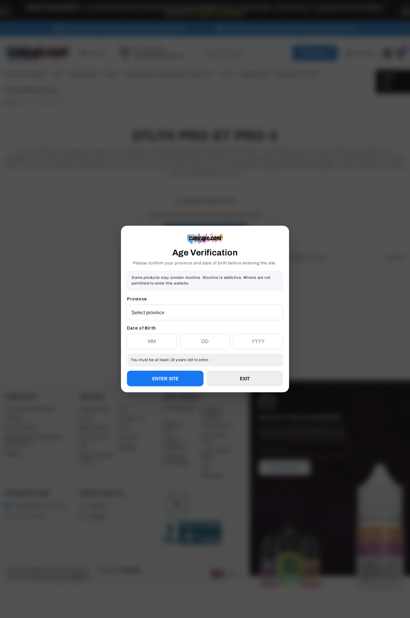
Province (137, 299)
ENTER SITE (165, 378)
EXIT (245, 378)
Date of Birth (141, 328)
